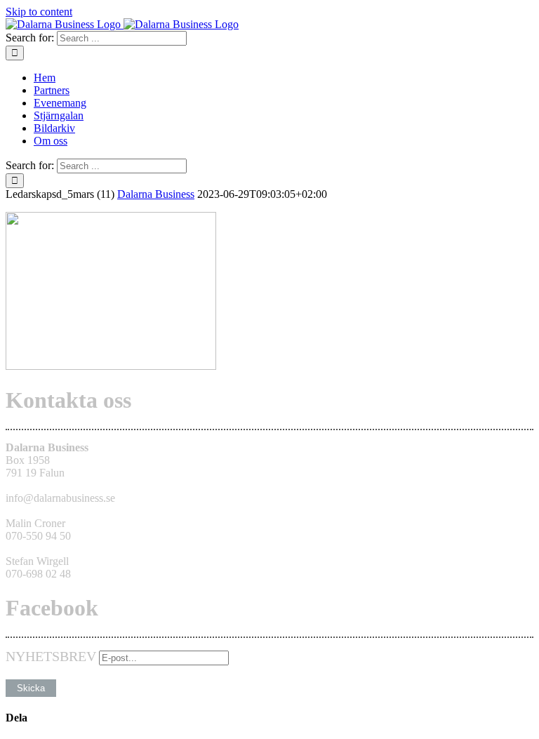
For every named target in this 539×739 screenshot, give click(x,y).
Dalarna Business (155, 194)
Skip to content (39, 12)
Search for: (30, 38)
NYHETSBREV (51, 656)
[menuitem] (283, 78)
